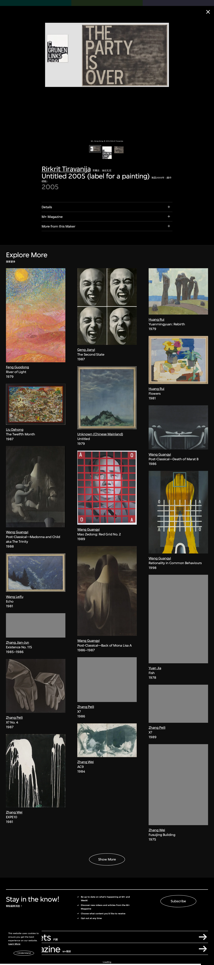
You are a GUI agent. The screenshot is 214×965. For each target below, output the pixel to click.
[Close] (208, 12)
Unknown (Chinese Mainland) (100, 434)
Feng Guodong (17, 367)
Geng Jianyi (86, 350)
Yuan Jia (155, 668)
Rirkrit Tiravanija (66, 169)
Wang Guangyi (17, 532)
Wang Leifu (14, 597)
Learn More (14, 944)
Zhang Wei (14, 812)
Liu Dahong (14, 429)
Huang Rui (156, 319)
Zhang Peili (14, 717)
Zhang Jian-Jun (17, 642)
